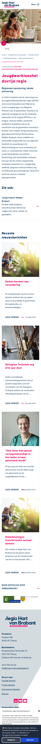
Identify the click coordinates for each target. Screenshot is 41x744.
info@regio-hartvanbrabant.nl (15, 668)
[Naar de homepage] (10, 3)
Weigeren (11, 740)
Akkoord (29, 740)
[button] (39, 711)
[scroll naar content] (3, 43)
